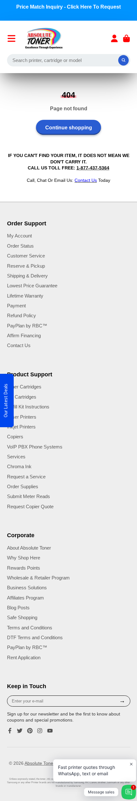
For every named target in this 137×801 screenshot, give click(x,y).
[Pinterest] (30, 731)
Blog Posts (18, 607)
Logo (44, 38)
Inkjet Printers (21, 426)
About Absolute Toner (29, 548)
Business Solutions (27, 587)
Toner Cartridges (24, 386)
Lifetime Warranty (25, 295)
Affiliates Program (25, 597)
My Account (19, 235)
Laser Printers (21, 417)
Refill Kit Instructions (28, 406)
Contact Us (19, 345)
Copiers (15, 436)
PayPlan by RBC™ (27, 325)
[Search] (123, 60)
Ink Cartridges (21, 397)
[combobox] (68, 60)
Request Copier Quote (30, 506)
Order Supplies (22, 486)
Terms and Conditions (29, 627)
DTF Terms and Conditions (35, 637)
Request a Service (26, 476)
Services (16, 456)
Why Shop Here (23, 557)
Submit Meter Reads (28, 496)
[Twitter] (20, 731)
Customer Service (26, 255)
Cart (126, 38)
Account (114, 38)
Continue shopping (68, 127)
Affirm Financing (24, 335)
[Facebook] (10, 731)
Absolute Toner (39, 763)
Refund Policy (21, 315)
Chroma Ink (19, 466)
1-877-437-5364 (92, 167)
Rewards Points (23, 568)
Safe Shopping (22, 617)
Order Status (20, 246)
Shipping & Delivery (27, 275)
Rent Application (23, 657)
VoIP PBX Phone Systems (34, 446)
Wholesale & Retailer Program (38, 577)
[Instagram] (40, 731)
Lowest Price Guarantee (32, 285)
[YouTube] (50, 731)
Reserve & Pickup (26, 266)
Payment (16, 305)
